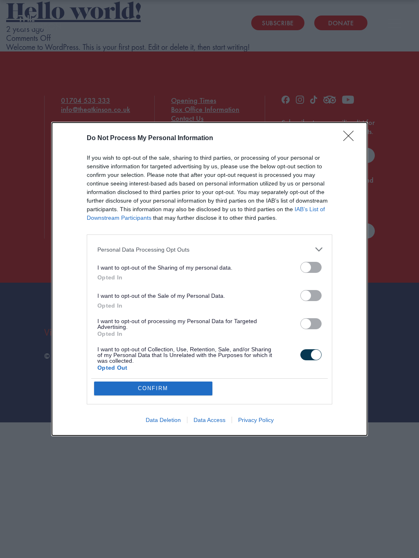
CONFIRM (153, 388)
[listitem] (209, 249)
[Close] (351, 138)
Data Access (209, 420)
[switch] (311, 267)
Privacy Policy (256, 420)
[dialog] (209, 279)
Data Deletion (163, 420)
